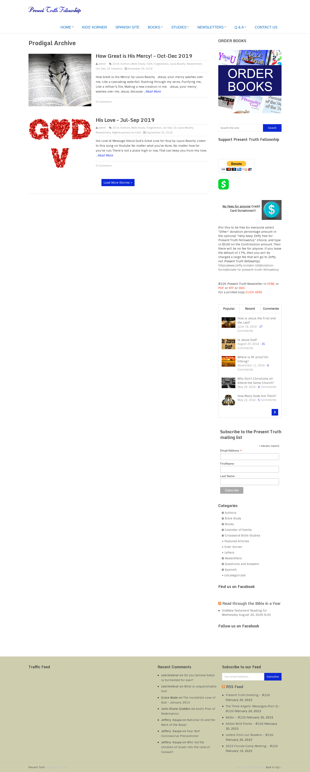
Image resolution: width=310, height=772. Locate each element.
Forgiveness (161, 64)
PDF (221, 288)
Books (154, 27)
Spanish (231, 570)
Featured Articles (236, 541)
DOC (242, 288)
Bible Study (138, 64)
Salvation (117, 68)
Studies (178, 27)
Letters (229, 552)
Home (66, 27)
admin (102, 64)
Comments (271, 309)
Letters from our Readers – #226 (249, 735)
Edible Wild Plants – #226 (244, 724)
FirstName (227, 463)
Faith (149, 64)
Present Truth (36, 767)
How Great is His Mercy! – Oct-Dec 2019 (144, 56)
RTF (231, 288)
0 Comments (104, 102)
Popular (229, 309)
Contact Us (266, 27)
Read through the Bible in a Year (251, 603)
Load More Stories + (118, 182)
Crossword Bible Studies (242, 535)
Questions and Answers (242, 564)
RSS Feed (234, 686)
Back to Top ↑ (274, 767)
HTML (271, 284)
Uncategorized (234, 575)
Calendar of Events (238, 530)
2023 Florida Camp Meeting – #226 (252, 746)
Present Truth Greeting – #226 (248, 695)
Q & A (239, 27)
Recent (250, 309)
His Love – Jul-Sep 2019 (125, 120)
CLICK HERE (254, 292)
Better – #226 (236, 717)
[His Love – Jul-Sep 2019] (59, 144)
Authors (125, 64)
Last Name (227, 476)
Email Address (231, 451)
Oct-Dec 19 (103, 68)
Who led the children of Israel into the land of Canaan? (185, 747)
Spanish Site (127, 27)
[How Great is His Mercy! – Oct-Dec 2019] (59, 80)
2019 (115, 64)
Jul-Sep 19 (170, 127)
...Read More (152, 91)
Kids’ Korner (94, 27)
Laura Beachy (178, 64)
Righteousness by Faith (126, 132)
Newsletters (210, 27)
